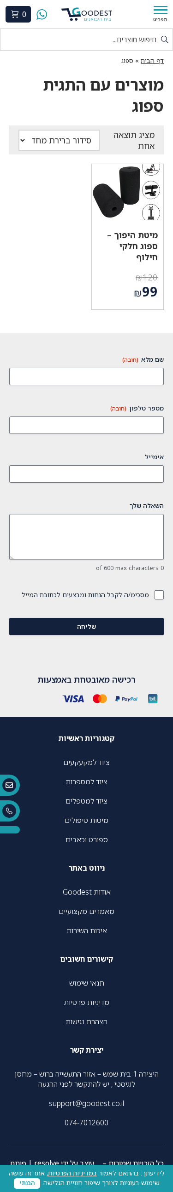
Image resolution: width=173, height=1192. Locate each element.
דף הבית (152, 60)
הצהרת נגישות (86, 1021)
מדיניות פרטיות (86, 1002)
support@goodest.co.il (86, 1103)
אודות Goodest (87, 892)
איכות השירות (86, 930)
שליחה (86, 626)
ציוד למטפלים (86, 801)
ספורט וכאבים (87, 839)
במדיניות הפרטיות (72, 1173)
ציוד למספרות (86, 781)
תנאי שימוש (86, 983)
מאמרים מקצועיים (86, 911)
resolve (46, 1163)
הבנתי (27, 1183)
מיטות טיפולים (86, 820)
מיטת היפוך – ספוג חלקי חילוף (132, 245)
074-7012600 (86, 1123)
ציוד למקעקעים (86, 762)
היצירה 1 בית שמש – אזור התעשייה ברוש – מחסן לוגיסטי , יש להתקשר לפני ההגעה (87, 1079)
